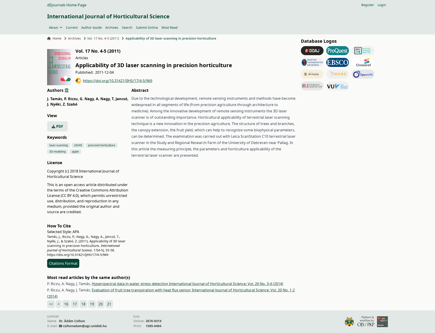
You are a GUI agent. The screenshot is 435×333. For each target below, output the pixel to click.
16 (66, 304)
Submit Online (147, 27)
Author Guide (91, 27)
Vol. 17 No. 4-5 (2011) (103, 38)
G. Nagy (87, 98)
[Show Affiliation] (67, 90)
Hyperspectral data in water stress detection (130, 283)
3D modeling (57, 152)
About (53, 27)
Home (57, 38)
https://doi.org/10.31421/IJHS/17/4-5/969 (117, 80)
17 (75, 304)
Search (127, 27)
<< (51, 304)
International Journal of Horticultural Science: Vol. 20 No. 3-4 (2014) (226, 283)
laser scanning (58, 145)
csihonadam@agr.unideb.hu (85, 326)
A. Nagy (103, 98)
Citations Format (63, 263)
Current (72, 27)
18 (83, 304)
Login (382, 5)
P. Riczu (71, 98)
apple (75, 152)
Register (367, 5)
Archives (111, 27)
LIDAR (78, 145)
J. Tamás (55, 98)
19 (92, 304)
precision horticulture (101, 145)
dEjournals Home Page (66, 4)
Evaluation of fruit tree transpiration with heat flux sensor (142, 290)
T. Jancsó (120, 98)
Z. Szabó (70, 104)
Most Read (170, 27)
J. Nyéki (54, 104)
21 (109, 304)
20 (101, 304)
